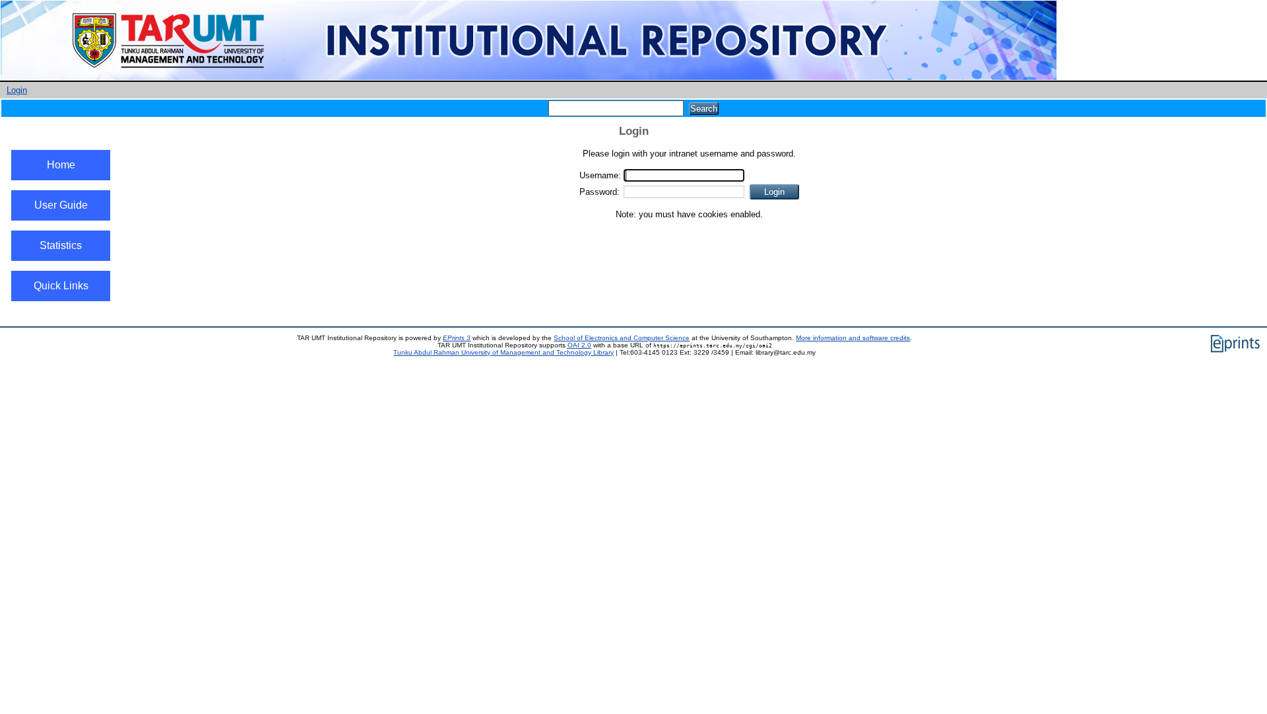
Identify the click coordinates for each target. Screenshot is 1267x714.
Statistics (61, 245)
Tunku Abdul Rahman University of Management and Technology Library (503, 352)
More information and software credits (853, 337)
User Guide (61, 205)
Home (61, 164)
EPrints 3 (457, 337)
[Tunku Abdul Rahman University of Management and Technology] (528, 78)
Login (17, 90)
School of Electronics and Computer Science (622, 337)
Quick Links (61, 285)
